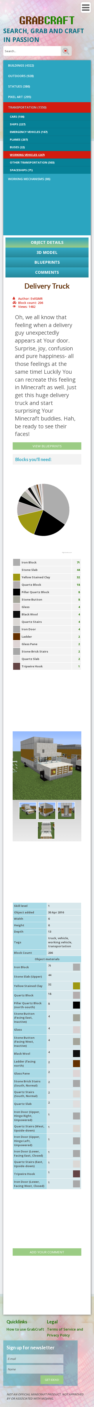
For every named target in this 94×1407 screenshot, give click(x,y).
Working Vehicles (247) (27, 155)
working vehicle (59, 942)
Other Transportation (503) (32, 162)
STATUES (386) (19, 86)
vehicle (63, 938)
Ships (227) (17, 124)
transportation (59, 946)
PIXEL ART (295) (19, 97)
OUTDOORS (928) (21, 76)
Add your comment (47, 1252)
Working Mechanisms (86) (29, 179)
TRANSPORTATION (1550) (27, 107)
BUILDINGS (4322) (21, 65)
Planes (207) (19, 139)
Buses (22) (17, 147)
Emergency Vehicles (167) (28, 132)
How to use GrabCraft (25, 1329)
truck (52, 938)
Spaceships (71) (21, 170)
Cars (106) (17, 117)
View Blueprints (47, 446)
